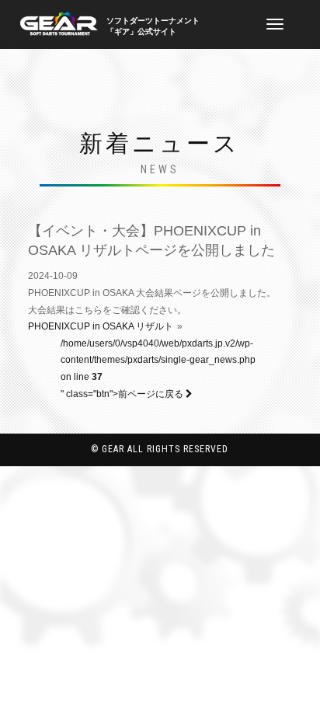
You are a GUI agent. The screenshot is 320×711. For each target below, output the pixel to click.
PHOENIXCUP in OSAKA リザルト (100, 326)
